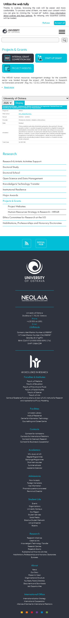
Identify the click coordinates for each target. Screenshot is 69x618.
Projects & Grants (12, 201)
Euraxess (34, 557)
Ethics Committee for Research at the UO (24, 217)
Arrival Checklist (35, 523)
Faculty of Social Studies (34, 390)
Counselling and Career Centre (34, 421)
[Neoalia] (34, 298)
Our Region (34, 512)
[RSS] (26, 243)
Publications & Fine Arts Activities (34, 552)
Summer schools (34, 465)
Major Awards (10, 195)
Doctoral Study (11, 167)
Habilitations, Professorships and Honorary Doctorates (32, 223)
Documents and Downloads (35, 584)
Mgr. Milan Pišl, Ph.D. (25, 114)
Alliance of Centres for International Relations (34, 604)
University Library (34, 413)
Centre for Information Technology (34, 418)
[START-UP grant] (51, 58)
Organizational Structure (34, 578)
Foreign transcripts (34, 483)
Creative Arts (34, 541)
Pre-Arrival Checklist (34, 491)
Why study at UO (34, 454)
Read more (9, 87)
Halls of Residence (34, 416)
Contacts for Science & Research (34, 439)
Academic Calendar (34, 468)
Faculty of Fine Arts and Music (34, 387)
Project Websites (17, 206)
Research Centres (34, 546)
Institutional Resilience (14, 190)
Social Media (35, 517)
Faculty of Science (34, 392)
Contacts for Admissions (34, 434)
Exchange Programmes (35, 460)
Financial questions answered (34, 488)
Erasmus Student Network (34, 520)
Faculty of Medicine (34, 381)
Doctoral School (11, 173)
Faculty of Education (34, 384)
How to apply (34, 480)
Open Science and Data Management (23, 178)
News (34, 570)
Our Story (34, 572)
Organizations (34, 506)
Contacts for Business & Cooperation (34, 442)
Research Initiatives (34, 538)
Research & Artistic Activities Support (22, 161)
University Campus (34, 509)
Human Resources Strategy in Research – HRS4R (33, 212)
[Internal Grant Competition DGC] (18, 58)
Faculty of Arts (34, 395)
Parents (35, 526)
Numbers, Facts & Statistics (34, 581)
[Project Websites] (18, 68)
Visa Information (34, 486)
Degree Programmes (35, 457)
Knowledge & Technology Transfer (21, 184)
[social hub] (41, 243)
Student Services (34, 515)
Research (10, 154)
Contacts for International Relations (35, 436)
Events (34, 504)
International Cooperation (34, 601)
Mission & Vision (34, 575)
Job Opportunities (35, 586)
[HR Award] (34, 364)
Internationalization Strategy (34, 599)
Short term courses (34, 462)
